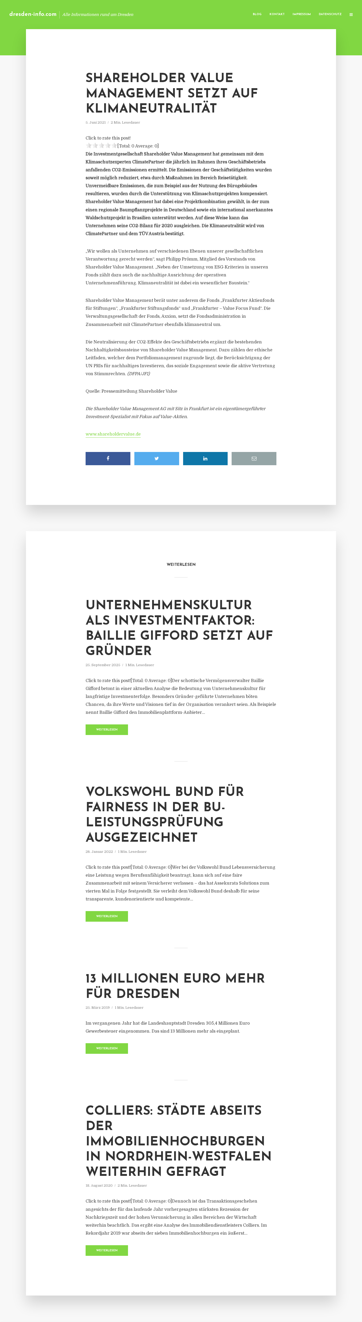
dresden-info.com (33, 14)
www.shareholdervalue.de (113, 434)
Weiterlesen (107, 729)
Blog (257, 14)
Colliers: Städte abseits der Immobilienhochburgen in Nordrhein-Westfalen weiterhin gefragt (179, 1142)
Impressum (302, 14)
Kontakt (277, 14)
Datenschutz (330, 14)
